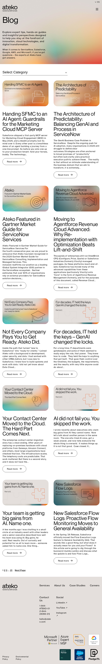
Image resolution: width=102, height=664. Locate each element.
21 (11, 570)
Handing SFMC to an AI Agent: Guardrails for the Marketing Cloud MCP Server (24, 121)
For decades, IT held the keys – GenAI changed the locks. (75, 336)
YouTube (60, 607)
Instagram (61, 613)
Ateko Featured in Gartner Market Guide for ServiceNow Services (21, 229)
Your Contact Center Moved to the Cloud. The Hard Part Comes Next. (24, 426)
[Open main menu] (97, 9)
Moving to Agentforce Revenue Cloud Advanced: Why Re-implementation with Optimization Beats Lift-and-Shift (76, 234)
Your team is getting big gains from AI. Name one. (23, 518)
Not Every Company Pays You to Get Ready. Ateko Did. (24, 336)
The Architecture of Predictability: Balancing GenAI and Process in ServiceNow (76, 124)
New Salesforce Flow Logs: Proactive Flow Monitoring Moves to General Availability (76, 521)
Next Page (20, 570)
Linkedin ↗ (61, 602)
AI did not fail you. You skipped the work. (76, 421)
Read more (12, 161)
